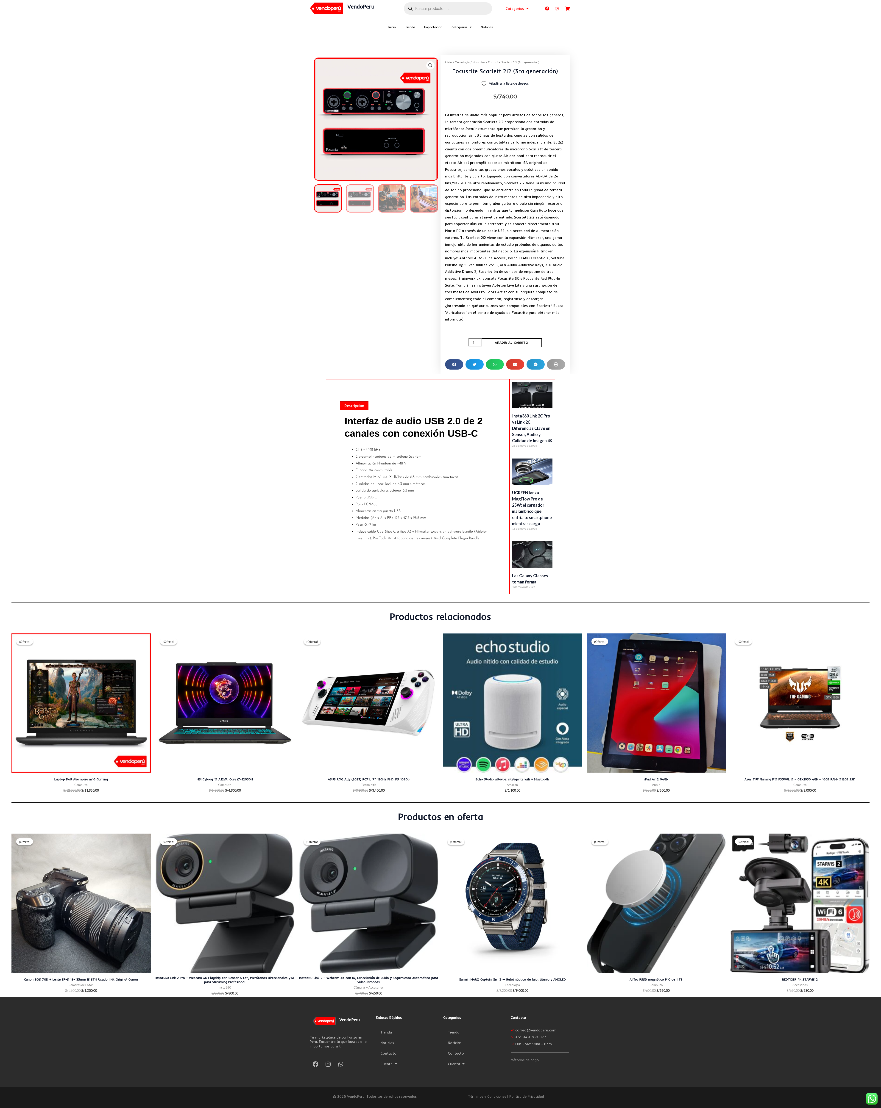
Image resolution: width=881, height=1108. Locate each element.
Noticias (487, 27)
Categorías (514, 8)
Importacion (433, 27)
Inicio (392, 27)
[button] (430, 65)
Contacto (388, 1053)
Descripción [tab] (354, 405)
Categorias (459, 27)
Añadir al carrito (511, 342)
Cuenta (386, 1063)
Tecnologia (462, 62)
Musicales (479, 62)
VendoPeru (361, 6)
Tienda (410, 27)
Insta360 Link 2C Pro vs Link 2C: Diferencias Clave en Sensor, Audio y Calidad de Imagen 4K (532, 428)
